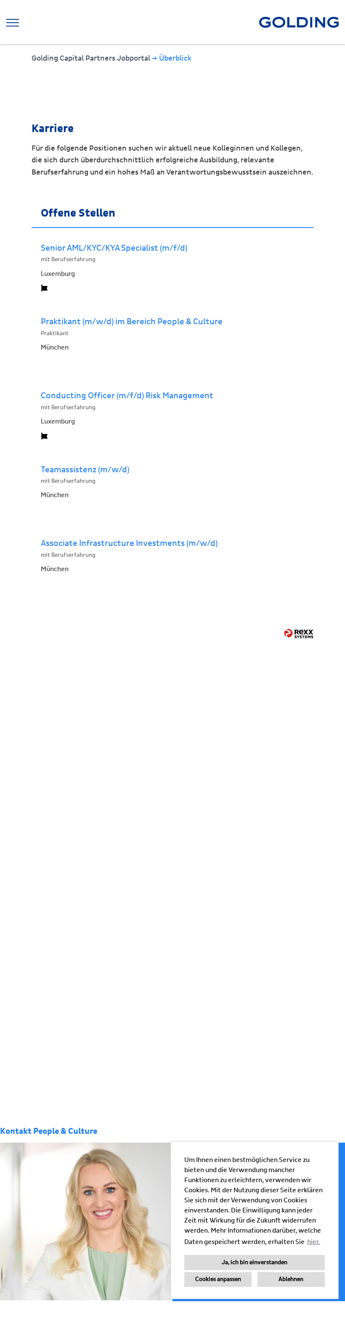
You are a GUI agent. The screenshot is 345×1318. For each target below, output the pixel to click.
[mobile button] (12, 23)
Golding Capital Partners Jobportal (92, 58)
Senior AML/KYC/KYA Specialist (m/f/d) (114, 248)
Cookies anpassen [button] (218, 1279)
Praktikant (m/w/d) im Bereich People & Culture (132, 322)
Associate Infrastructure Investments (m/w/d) (129, 543)
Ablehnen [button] (291, 1279)
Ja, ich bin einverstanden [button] (254, 1262)
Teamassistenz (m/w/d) (85, 470)
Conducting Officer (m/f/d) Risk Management (127, 396)
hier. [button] (313, 1242)
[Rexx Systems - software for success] (298, 633)
